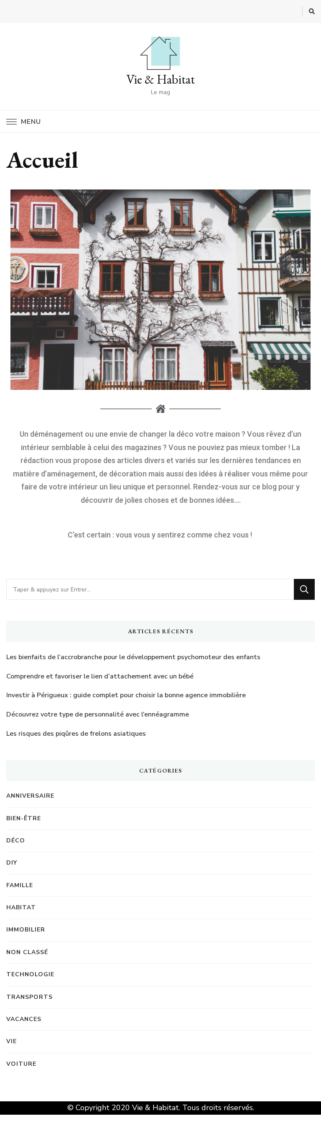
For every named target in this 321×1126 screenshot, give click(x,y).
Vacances (23, 1019)
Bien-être (23, 818)
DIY (11, 863)
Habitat (21, 907)
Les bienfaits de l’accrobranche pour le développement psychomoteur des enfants (133, 657)
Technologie (30, 974)
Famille (19, 885)
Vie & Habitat (160, 79)
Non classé (27, 952)
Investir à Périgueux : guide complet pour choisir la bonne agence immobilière (126, 695)
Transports (29, 997)
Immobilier (25, 930)
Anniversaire (30, 796)
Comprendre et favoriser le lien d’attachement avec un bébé (100, 676)
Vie (11, 1041)
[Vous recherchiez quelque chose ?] (150, 589)
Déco (15, 840)
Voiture (21, 1064)
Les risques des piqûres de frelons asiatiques (76, 733)
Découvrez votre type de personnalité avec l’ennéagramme (97, 714)
